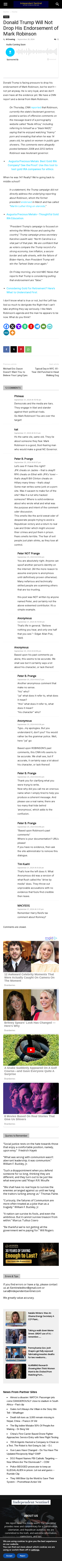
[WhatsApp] (28, 349)
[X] (12, 326)
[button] (57, 4)
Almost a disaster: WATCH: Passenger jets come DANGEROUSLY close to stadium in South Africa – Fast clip (32, 1401)
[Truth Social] (18, 326)
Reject (22, 1556)
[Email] (43, 326)
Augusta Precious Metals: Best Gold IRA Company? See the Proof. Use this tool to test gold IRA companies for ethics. (33, 165)
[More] (12, 332)
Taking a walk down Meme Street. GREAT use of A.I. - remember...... (41, 1333)
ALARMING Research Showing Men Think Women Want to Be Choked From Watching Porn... (41, 1369)
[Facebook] (6, 326)
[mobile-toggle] (5, 4)
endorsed (26, 202)
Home (6, 11)
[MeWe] (6, 332)
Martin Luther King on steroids (27, 206)
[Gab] (25, 326)
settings (35, 1549)
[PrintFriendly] (49, 326)
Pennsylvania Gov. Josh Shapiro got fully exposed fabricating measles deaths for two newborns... (41, 1351)
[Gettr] (31, 326)
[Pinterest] (21, 349)
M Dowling (10, 39)
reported (35, 107)
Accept (9, 1556)
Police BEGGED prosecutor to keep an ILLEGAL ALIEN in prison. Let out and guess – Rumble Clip (30, 1470)
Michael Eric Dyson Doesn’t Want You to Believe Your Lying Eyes (15, 372)
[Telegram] (37, 326)
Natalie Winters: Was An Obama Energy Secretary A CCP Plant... (41, 1316)
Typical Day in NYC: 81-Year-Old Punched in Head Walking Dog (45, 372)
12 (58, 39)
